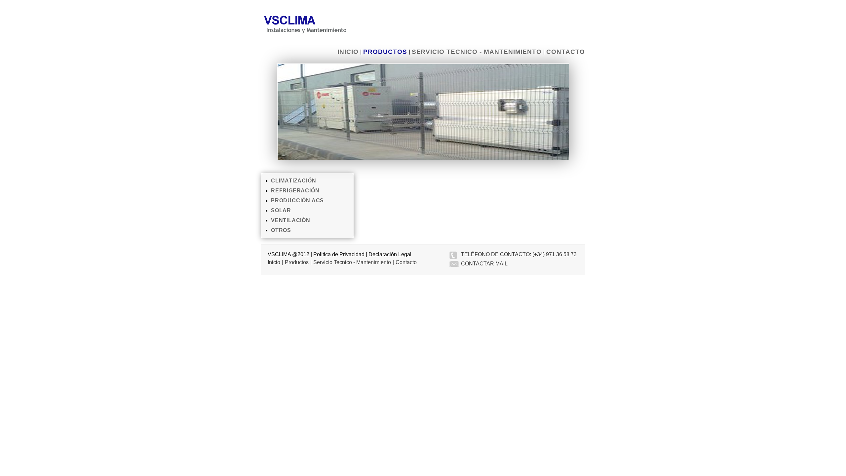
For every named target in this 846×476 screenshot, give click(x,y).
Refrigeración (295, 190)
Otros (281, 230)
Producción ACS (297, 200)
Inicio (348, 51)
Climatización (293, 180)
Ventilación (290, 220)
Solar (281, 210)
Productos (385, 51)
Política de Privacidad (339, 254)
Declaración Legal (389, 254)
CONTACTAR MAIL (484, 263)
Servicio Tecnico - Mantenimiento (477, 51)
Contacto (565, 51)
